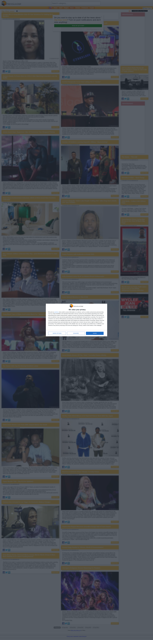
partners (56, 312)
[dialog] (76, 320)
